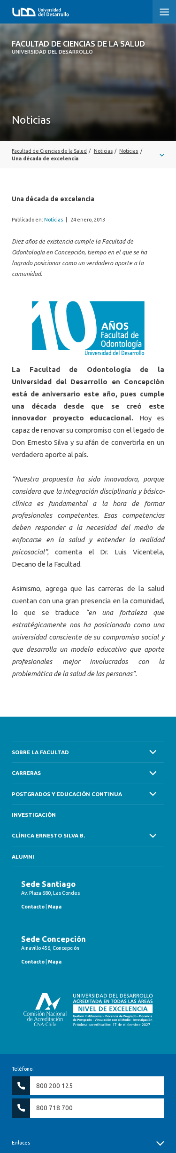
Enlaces (21, 1142)
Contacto (33, 906)
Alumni (23, 856)
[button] (164, 12)
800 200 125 (54, 1086)
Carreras (26, 773)
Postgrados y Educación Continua (67, 794)
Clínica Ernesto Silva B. (48, 835)
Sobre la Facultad (40, 752)
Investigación (34, 815)
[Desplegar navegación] (88, 154)
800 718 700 (54, 1108)
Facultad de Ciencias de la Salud (78, 47)
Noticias (53, 219)
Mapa (54, 906)
